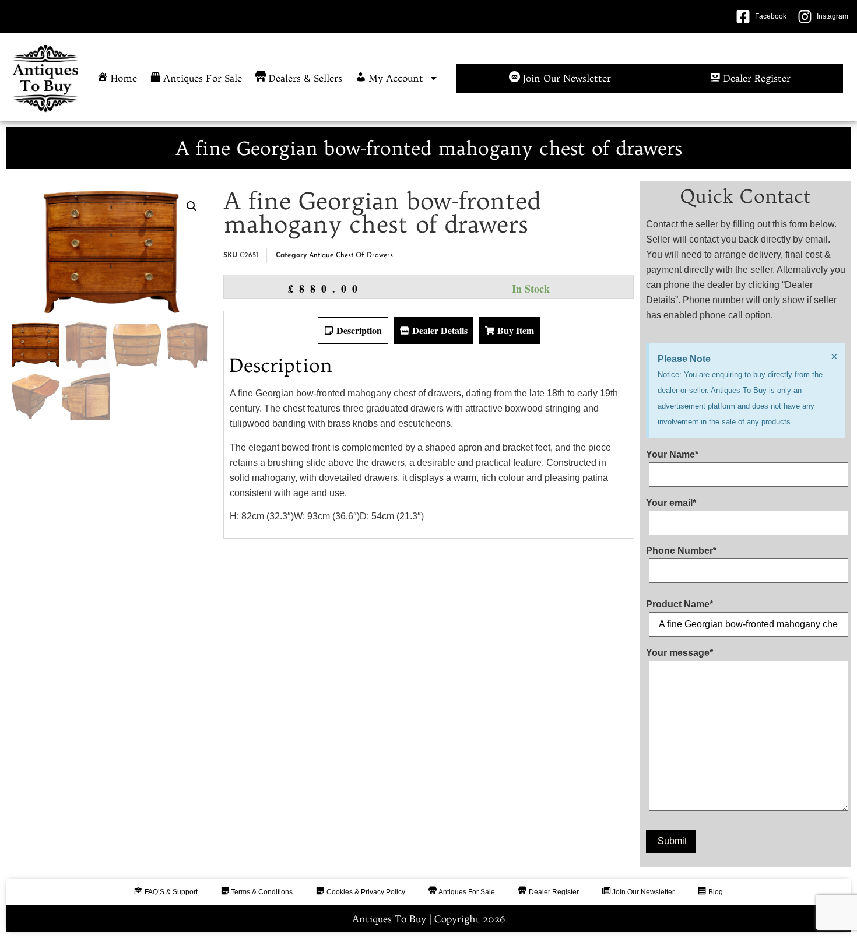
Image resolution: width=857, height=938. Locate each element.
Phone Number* (681, 551)
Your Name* (672, 454)
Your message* (679, 653)
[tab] (353, 330)
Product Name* (679, 604)
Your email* (671, 503)
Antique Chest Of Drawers (351, 255)
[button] (191, 206)
